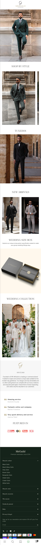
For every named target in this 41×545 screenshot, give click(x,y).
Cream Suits (6, 480)
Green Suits (6, 478)
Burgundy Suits (7, 475)
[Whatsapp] (28, 542)
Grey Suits (6, 470)
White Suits (6, 483)
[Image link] (18, 98)
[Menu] (5, 542)
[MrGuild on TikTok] (14, 531)
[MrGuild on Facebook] (7, 531)
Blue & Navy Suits (8, 467)
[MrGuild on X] (3, 531)
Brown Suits (6, 472)
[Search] (13, 542)
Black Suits (6, 464)
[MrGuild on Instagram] (11, 531)
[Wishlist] (20, 542)
